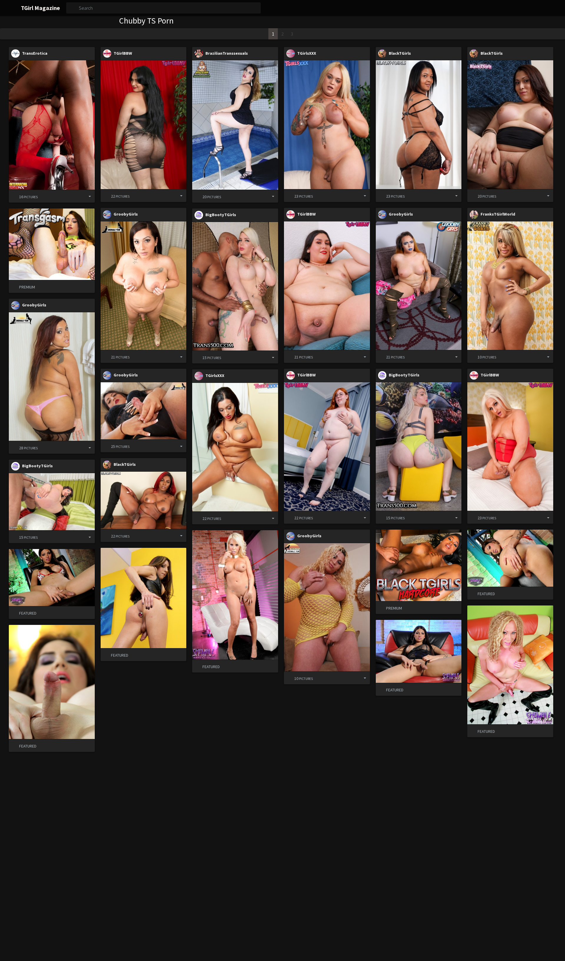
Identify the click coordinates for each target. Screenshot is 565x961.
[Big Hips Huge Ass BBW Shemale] (327, 124)
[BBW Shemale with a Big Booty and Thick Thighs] (235, 124)
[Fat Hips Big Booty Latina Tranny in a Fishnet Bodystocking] (144, 124)
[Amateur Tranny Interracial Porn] (52, 124)
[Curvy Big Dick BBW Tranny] (510, 285)
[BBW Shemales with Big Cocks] (419, 285)
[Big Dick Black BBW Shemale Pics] (144, 500)
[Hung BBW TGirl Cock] (235, 286)
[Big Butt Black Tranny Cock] (510, 124)
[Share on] (85, 196)
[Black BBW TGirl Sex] (419, 124)
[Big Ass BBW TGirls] (510, 446)
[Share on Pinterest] (75, 196)
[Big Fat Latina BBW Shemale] (327, 607)
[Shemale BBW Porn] (419, 446)
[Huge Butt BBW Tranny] (52, 501)
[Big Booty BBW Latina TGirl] (52, 376)
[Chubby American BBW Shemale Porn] (327, 285)
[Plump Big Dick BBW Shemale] (327, 446)
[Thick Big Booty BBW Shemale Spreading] (144, 285)
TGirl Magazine (40, 7)
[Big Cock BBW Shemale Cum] (144, 410)
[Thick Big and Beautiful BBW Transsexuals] (235, 447)
